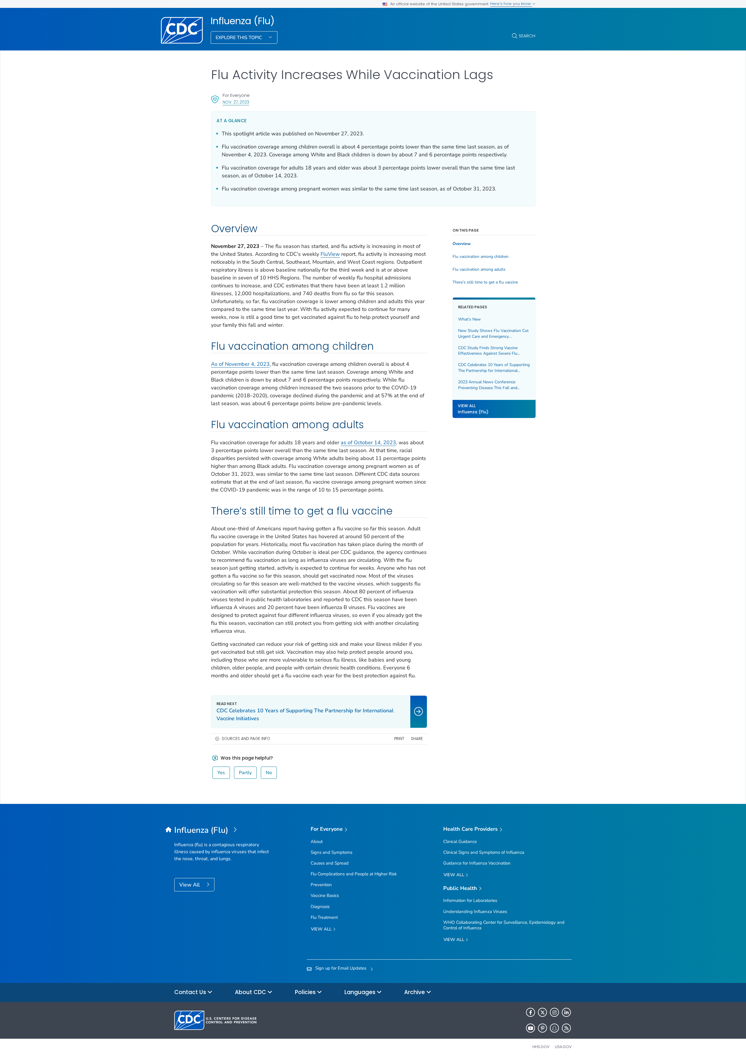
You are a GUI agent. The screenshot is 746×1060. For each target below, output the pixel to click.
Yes (221, 772)
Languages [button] (360, 992)
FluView (330, 254)
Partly (245, 772)
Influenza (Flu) (243, 21)
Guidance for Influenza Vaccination (477, 863)
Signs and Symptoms (331, 852)
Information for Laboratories (470, 900)
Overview (462, 243)
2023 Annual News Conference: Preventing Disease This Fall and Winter (487, 385)
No (269, 772)
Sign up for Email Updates (340, 968)
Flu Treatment (324, 917)
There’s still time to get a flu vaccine (485, 282)
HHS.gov (541, 1046)
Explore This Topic (239, 37)
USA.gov (563, 1046)
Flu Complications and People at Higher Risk (354, 874)
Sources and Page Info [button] (246, 738)
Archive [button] (415, 992)
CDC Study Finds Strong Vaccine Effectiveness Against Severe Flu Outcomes (488, 350)
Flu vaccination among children (481, 256)
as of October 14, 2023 (368, 442)
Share (417, 738)
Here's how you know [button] (511, 3)
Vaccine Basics (325, 895)
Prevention (321, 885)
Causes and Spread (330, 863)
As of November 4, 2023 (240, 364)
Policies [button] (306, 992)
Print (399, 738)
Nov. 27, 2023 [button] (236, 102)
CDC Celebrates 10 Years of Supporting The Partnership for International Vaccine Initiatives (494, 367)
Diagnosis (320, 906)
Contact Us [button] (190, 992)
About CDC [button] (251, 992)
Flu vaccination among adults (479, 269)
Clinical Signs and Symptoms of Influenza (483, 852)
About (317, 841)
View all (322, 929)
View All (190, 884)
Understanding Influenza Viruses (475, 911)
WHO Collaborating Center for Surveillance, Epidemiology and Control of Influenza (503, 925)
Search (527, 36)
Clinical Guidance (460, 841)
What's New (469, 319)
